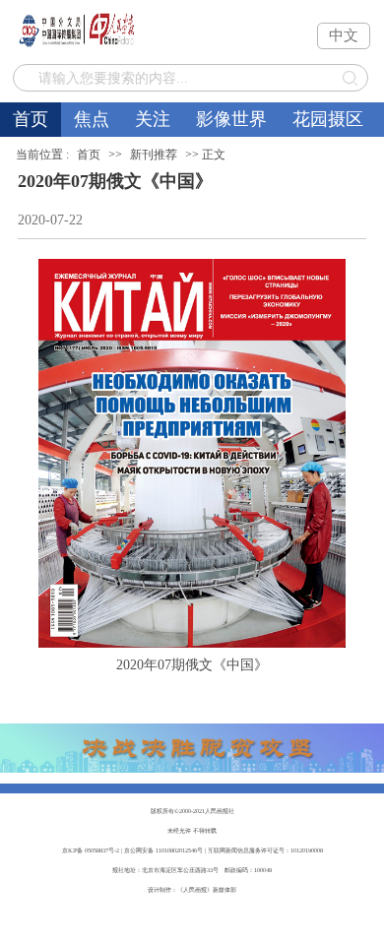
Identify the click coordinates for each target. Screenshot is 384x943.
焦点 (91, 119)
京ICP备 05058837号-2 (90, 850)
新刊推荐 (153, 154)
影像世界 (231, 119)
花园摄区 (327, 119)
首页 (30, 119)
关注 (152, 119)
